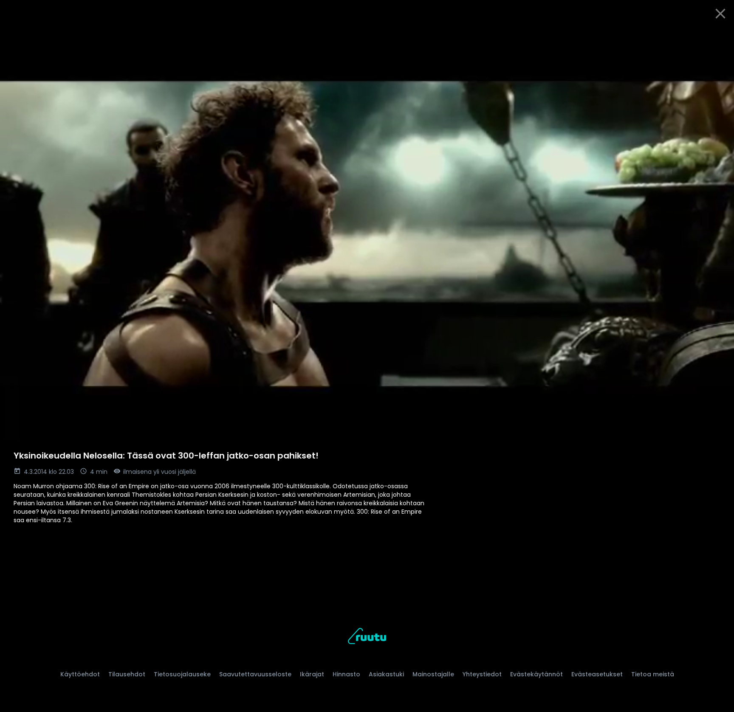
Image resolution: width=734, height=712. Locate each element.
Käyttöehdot (80, 674)
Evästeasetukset (597, 674)
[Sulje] (720, 13)
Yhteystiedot (482, 674)
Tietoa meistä (652, 674)
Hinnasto (346, 674)
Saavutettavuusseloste (255, 674)
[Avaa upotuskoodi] (718, 36)
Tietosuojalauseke (182, 674)
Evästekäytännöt (536, 674)
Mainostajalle (433, 674)
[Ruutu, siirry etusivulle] (367, 637)
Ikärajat (312, 674)
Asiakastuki (386, 674)
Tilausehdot (126, 674)
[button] (367, 233)
